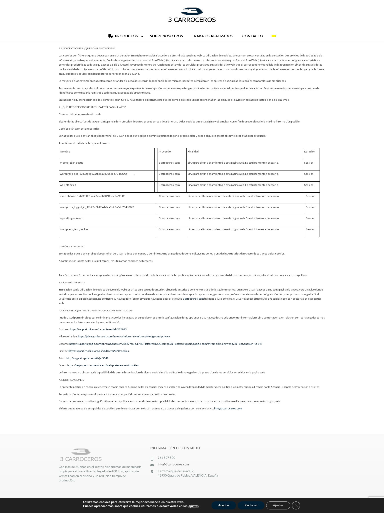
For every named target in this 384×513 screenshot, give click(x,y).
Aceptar (223, 505)
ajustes (193, 506)
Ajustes (278, 505)
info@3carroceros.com (228, 408)
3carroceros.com (193, 298)
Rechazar (251, 505)
